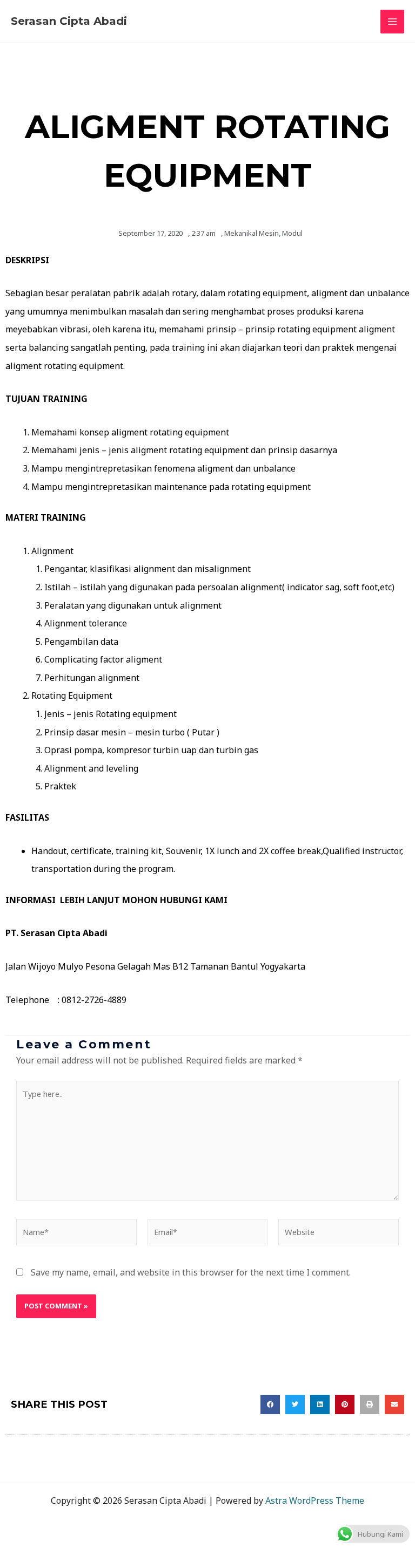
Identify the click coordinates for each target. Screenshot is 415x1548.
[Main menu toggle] (392, 21)
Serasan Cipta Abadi (69, 21)
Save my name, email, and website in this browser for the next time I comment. (191, 1272)
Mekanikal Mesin (251, 233)
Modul (292, 233)
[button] (270, 1404)
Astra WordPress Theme (314, 1500)
